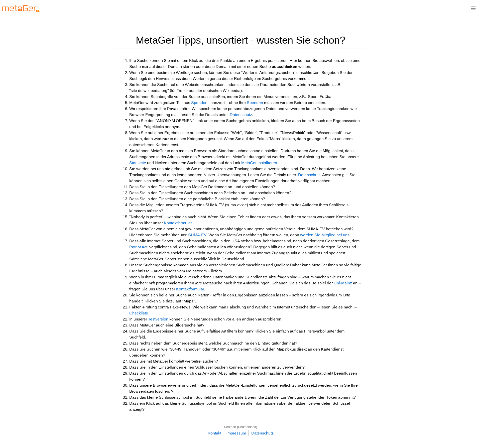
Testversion (158, 319)
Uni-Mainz (343, 283)
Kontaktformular (178, 223)
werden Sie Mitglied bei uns (324, 235)
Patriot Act (138, 247)
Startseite (137, 163)
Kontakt (214, 433)
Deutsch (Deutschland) (240, 427)
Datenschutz (241, 115)
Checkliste (138, 313)
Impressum (236, 433)
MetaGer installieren (259, 163)
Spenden (199, 102)
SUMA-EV (197, 235)
